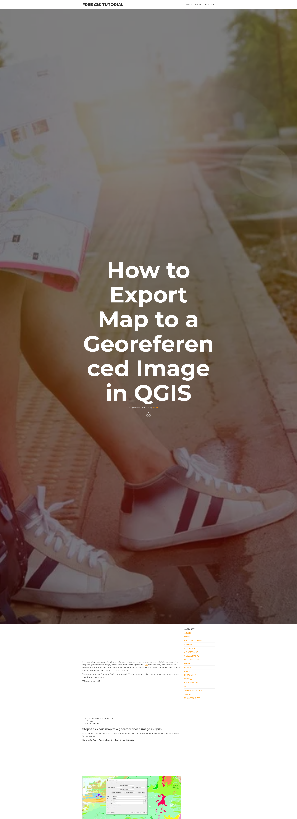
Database (189, 637)
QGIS (186, 686)
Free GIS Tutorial (103, 4)
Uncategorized (192, 698)
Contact (209, 4)
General (188, 644)
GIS (146, 665)
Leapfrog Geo (191, 660)
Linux (187, 663)
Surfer (188, 694)
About (198, 4)
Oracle (188, 679)
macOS (187, 667)
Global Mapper (192, 656)
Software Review (193, 690)
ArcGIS (187, 633)
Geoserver (189, 648)
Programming (191, 683)
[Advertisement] (131, 643)
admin (156, 408)
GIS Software (191, 652)
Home (189, 4)
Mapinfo (188, 671)
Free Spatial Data (193, 641)
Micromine (190, 675)
